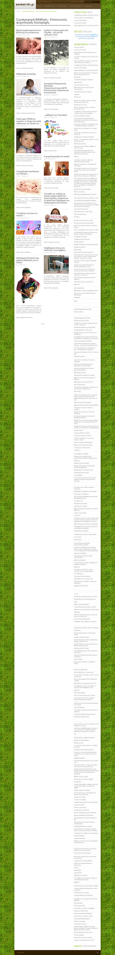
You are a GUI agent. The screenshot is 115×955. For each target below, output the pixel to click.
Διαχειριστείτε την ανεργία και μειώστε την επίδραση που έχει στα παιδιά (85, 849)
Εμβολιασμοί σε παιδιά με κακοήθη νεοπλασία (86, 290)
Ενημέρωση (77, 460)
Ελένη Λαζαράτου (26, 207)
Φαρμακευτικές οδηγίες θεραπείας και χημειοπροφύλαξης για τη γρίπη (84, 265)
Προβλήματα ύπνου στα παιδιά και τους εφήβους (54, 248)
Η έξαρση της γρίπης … (80, 356)
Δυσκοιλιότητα (78, 873)
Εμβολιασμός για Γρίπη (80, 372)
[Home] (25, 4)
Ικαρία (75, 601)
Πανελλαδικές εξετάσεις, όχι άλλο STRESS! (84, 327)
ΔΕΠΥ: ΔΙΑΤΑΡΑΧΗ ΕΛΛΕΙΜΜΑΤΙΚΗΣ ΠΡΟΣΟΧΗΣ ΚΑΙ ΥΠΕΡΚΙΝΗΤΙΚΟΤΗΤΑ (86, 497)
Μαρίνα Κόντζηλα (53, 188)
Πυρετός (76, 867)
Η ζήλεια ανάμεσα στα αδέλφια (82, 790)
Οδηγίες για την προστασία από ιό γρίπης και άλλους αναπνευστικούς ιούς (86, 73)
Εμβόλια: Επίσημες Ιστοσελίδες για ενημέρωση (86, 524)
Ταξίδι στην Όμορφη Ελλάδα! (81, 604)
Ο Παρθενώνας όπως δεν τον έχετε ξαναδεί (85, 534)
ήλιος (85, 38)
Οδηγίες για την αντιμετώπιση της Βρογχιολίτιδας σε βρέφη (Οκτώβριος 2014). (85, 457)
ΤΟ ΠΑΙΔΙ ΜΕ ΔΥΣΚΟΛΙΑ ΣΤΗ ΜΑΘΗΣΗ (83, 80)
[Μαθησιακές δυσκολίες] (28, 95)
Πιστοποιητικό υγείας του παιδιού (83, 937)
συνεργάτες (79, 34)
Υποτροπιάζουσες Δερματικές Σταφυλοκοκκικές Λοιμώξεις (82, 544)
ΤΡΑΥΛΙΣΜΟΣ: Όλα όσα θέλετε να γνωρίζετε (85, 621)
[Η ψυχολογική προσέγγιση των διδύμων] (28, 195)
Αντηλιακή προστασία (79, 838)
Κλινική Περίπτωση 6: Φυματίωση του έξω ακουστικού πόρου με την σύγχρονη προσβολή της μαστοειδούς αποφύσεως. (86, 204)
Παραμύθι (76, 94)
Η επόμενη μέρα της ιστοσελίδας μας (83, 17)
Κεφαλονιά (77, 690)
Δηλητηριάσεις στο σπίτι (80, 105)
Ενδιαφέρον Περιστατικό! (80, 503)
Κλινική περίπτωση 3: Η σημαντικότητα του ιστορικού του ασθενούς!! (85, 274)
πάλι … (75, 734)
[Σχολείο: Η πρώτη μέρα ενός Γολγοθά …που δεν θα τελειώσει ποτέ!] (56, 65)
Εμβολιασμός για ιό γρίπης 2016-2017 (83, 382)
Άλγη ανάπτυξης (78, 903)
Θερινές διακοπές (78, 312)
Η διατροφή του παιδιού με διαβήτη (83, 779)
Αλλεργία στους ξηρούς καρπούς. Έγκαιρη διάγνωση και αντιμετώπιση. (85, 101)
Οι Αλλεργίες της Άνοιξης (80, 236)
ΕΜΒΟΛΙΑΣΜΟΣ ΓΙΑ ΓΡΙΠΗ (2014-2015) (83, 470)
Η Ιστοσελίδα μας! (78, 573)
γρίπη (77, 36)
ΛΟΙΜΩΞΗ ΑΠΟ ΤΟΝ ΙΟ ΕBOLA (81, 463)
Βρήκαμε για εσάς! (78, 743)
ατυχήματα (87, 34)
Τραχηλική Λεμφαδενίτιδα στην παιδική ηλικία (86, 802)
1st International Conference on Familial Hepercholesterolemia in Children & (84, 698)
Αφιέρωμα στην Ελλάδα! (80, 553)
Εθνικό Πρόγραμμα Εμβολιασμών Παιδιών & (85, 194)
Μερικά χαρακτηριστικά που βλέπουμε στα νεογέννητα (28, 31)
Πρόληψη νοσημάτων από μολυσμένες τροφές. (86, 244)
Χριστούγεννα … (78, 539)
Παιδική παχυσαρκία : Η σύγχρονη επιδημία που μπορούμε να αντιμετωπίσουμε (85, 765)
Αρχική (18, 11)
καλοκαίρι (91, 38)
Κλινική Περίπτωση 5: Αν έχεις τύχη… (83, 211)
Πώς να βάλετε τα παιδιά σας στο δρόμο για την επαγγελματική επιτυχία (85, 878)
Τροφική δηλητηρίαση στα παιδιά (83, 826)
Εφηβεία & (76, 882)
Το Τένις (76, 594)
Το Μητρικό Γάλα (78, 501)
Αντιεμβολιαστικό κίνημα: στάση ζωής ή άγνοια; (86, 15)
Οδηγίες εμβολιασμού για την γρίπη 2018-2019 (86, 25)
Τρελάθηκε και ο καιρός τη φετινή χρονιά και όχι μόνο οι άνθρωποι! (85, 324)
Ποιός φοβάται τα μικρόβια (81, 454)
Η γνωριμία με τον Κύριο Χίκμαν (82, 447)
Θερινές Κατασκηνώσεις (80, 214)
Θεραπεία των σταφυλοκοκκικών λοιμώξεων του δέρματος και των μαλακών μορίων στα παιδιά (85, 754)
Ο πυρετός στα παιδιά (80, 23)
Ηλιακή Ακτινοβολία (79, 836)
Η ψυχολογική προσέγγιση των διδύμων (27, 172)
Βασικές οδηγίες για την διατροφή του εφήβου (86, 886)
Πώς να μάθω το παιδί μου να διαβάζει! (84, 908)
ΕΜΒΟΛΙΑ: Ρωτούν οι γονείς (81, 776)
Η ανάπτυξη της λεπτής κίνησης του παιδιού (85, 596)
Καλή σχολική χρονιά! (79, 384)
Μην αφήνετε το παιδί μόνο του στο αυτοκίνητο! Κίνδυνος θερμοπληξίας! (83, 570)
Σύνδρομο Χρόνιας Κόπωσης (81, 637)
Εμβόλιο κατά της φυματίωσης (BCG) (83, 445)
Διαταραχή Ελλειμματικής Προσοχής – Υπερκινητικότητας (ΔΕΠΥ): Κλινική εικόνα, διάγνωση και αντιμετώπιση (56, 88)
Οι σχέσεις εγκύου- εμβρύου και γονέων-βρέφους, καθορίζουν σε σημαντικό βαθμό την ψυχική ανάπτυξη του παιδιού (86, 928)
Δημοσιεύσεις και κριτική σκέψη (82, 189)
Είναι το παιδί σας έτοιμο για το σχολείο (84, 695)
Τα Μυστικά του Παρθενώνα (81, 494)
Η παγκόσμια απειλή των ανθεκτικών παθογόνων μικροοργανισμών (83, 160)
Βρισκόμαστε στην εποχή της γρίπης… (84, 749)
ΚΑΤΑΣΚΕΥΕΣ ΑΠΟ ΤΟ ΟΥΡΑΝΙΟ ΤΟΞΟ (83, 579)
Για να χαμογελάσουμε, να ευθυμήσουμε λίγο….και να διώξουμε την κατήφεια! (84, 348)
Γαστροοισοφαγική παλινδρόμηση (83, 913)
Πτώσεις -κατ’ (77, 97)
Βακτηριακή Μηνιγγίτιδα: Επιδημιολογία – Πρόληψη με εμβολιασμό (85, 466)
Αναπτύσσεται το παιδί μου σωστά (83, 916)
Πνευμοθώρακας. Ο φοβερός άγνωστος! (84, 737)
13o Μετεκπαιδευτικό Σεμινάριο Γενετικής (85, 607)
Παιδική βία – (77, 297)
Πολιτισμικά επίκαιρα (79, 693)
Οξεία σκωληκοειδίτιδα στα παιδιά (83, 932)
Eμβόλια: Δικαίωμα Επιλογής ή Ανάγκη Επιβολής (86, 405)
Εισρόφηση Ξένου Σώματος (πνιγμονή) (84, 137)
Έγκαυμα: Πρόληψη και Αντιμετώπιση (83, 815)
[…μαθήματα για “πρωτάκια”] (56, 138)
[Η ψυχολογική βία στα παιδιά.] (56, 175)
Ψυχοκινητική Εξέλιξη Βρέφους (82, 918)
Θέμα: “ (76, 301)
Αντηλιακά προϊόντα (79, 805)
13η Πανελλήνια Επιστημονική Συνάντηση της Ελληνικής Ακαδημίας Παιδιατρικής (85, 233)
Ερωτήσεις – (77, 217)
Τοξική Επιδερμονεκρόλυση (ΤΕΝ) (82, 309)
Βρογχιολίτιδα (78, 82)
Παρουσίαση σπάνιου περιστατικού (83, 282)
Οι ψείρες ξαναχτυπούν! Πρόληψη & (83, 895)
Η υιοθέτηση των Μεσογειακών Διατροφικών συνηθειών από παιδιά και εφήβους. (85, 112)
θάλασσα (94, 36)
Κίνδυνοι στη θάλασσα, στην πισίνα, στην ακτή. (86, 230)
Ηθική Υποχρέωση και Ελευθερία (82, 402)
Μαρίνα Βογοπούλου (27, 317)
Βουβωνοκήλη (77, 249)
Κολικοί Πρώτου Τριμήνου (81, 506)
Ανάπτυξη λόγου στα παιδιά (81, 892)
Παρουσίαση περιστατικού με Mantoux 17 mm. (86, 198)
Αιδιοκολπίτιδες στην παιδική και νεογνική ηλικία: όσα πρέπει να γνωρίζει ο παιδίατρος (85, 829)
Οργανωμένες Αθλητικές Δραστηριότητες (84, 714)
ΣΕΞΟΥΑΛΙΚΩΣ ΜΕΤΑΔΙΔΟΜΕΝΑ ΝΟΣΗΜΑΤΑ (85, 200)
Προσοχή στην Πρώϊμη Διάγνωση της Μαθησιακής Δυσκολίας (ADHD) (83, 365)
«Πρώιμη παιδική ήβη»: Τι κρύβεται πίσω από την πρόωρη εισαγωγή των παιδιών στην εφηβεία (86, 786)
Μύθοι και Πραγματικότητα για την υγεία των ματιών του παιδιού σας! (85, 615)
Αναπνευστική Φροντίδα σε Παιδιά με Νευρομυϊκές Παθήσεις (84, 369)
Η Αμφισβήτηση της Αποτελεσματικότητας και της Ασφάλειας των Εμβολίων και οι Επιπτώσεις (86, 337)
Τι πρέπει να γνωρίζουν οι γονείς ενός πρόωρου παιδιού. (84, 439)
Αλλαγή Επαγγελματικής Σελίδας (82, 318)
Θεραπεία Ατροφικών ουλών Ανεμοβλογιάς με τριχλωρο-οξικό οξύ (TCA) (86, 640)
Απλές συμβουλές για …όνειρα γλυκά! (83, 672)
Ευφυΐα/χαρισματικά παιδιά (81, 472)
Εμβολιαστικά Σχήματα (80, 560)
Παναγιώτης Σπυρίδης (27, 68)
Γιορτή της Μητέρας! (79, 707)
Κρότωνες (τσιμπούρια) (80, 807)
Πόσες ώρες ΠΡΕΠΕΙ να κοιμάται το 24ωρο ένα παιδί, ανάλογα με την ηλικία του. (28, 121)
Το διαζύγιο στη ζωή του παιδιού (27, 214)
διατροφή (89, 36)
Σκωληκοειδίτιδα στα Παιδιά (81, 320)
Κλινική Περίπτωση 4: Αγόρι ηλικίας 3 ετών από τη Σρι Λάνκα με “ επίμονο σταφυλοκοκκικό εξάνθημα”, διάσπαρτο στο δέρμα (86, 256)
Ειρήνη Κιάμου (53, 150)
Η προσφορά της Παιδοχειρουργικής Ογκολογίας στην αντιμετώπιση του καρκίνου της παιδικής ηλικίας (86, 120)
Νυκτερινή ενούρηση (79, 905)
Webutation (77, 612)
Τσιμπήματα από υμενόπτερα (82, 239)
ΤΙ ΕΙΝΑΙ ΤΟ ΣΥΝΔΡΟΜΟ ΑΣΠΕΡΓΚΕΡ (83, 341)
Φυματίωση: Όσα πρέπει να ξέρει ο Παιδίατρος (86, 628)
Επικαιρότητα (77, 782)
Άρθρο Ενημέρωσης (79, 288)
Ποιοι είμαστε (76, 1)
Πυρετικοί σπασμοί (79, 47)
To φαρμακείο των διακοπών (81, 810)
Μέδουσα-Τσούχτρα (79, 192)
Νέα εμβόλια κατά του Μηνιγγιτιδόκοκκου (85, 599)
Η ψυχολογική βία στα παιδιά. (57, 156)
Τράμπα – (76, 156)
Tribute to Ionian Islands (80, 513)
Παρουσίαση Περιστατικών (81, 209)
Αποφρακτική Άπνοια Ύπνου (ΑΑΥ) (83, 330)
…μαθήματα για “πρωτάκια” (55, 115)
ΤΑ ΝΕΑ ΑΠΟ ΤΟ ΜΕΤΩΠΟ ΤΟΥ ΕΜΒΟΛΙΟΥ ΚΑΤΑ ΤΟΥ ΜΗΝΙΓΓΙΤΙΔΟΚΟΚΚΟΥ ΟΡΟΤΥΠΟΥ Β (86, 125)
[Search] (86, 2)
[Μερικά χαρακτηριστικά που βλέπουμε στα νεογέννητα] (28, 53)
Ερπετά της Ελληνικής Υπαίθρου (82, 116)
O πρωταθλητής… (78, 475)
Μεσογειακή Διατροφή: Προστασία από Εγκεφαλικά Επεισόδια (84, 416)
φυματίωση (82, 36)
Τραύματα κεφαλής (79, 935)
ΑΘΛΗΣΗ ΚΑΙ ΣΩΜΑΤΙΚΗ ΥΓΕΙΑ (81, 717)
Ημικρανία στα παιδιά (80, 797)
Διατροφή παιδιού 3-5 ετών (81, 85)
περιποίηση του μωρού (80, 924)
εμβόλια (94, 34)
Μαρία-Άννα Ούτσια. (54, 242)
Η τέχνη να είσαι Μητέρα (80, 20)
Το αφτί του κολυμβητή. (80, 799)
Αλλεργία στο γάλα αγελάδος (81, 740)
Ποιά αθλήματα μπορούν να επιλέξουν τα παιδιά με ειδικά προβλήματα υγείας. (85, 686)
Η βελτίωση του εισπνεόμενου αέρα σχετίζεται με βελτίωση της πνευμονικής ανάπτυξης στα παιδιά (86, 422)
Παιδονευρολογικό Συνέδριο (81, 648)
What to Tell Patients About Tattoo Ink (83, 252)
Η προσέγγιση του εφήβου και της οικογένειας (86, 833)
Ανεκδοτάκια (77, 630)
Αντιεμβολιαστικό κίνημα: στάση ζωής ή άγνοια (86, 65)
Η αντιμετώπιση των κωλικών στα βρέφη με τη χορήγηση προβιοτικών (85, 563)
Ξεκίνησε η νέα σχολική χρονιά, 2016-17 (84, 940)
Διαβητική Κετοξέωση (79, 758)
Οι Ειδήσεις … (77, 450)
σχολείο (80, 38)
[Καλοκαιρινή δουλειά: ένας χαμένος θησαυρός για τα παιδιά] (28, 303)
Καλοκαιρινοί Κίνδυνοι (80, 247)
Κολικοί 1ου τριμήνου (79, 921)
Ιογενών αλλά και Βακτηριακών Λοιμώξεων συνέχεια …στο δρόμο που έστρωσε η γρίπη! (85, 344)
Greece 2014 (77, 515)
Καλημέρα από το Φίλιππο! (81, 586)
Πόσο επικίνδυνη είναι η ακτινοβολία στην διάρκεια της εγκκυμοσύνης (85, 793)
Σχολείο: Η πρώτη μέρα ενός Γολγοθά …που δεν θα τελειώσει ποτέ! (56, 32)
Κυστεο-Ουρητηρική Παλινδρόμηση (83, 442)
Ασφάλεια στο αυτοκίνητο (81, 875)
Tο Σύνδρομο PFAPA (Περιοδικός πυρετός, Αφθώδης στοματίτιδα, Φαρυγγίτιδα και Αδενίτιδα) (85, 479)
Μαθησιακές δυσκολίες (26, 74)
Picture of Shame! (78, 659)
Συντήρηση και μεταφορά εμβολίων (83, 861)
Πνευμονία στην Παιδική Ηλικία (82, 619)
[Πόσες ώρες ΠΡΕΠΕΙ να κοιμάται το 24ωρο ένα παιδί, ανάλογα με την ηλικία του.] (28, 153)
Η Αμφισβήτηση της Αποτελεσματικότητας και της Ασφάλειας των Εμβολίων (86, 527)
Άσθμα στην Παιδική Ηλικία (81, 911)
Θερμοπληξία (77, 870)
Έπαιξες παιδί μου (79, 430)
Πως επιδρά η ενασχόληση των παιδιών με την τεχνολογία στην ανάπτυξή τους (86, 388)
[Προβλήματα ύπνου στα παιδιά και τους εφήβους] (56, 273)
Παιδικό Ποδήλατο (79, 242)
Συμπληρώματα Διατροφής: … (81, 531)
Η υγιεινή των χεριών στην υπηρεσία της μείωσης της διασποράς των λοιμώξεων (84, 270)
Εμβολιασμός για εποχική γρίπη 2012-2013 (85, 683)
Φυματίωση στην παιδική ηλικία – (82, 853)
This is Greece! (77, 537)
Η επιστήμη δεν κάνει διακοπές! (82, 576)
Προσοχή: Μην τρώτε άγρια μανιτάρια (84, 223)
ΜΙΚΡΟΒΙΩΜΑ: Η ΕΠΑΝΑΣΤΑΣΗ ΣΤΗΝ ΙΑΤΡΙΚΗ (85, 491)
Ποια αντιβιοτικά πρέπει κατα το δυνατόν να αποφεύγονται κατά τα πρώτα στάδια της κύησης (85, 170)
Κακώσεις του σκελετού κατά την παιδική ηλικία (86, 609)
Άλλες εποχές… (78, 391)
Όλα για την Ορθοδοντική (80, 669)
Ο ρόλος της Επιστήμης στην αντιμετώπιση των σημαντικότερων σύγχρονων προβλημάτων (86, 175)
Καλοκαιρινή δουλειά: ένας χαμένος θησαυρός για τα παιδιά (27, 260)
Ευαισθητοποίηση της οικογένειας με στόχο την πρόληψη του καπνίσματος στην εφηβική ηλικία (86, 427)
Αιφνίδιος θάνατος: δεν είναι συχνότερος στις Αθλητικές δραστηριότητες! (86, 644)
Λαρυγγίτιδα (77, 77)
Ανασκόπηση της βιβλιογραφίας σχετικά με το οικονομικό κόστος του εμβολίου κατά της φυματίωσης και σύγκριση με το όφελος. (86, 729)
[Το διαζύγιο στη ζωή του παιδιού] (28, 234)
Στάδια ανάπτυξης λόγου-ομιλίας (82, 92)
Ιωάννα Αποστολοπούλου (28, 113)
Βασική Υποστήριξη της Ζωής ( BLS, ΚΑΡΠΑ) (85, 812)
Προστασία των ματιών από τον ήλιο (83, 220)
